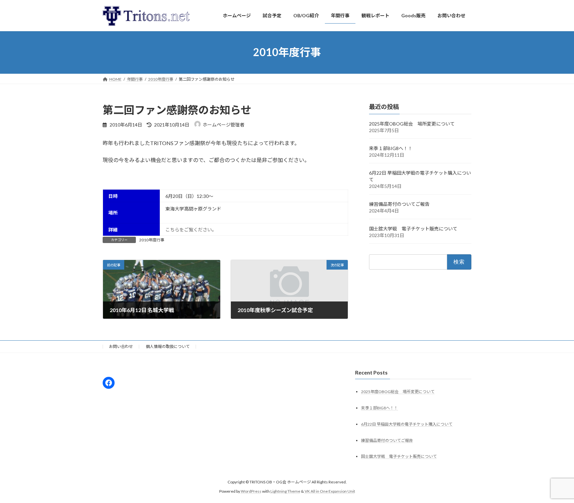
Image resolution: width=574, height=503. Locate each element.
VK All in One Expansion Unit (330, 491)
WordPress (251, 491)
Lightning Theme (285, 491)
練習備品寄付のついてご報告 (399, 204)
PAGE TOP (554, 481)
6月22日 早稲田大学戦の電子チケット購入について (406, 423)
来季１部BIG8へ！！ (391, 148)
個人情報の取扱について (168, 346)
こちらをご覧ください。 (191, 229)
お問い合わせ (121, 346)
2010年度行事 (151, 239)
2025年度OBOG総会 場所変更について (412, 123)
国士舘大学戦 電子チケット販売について (413, 228)
